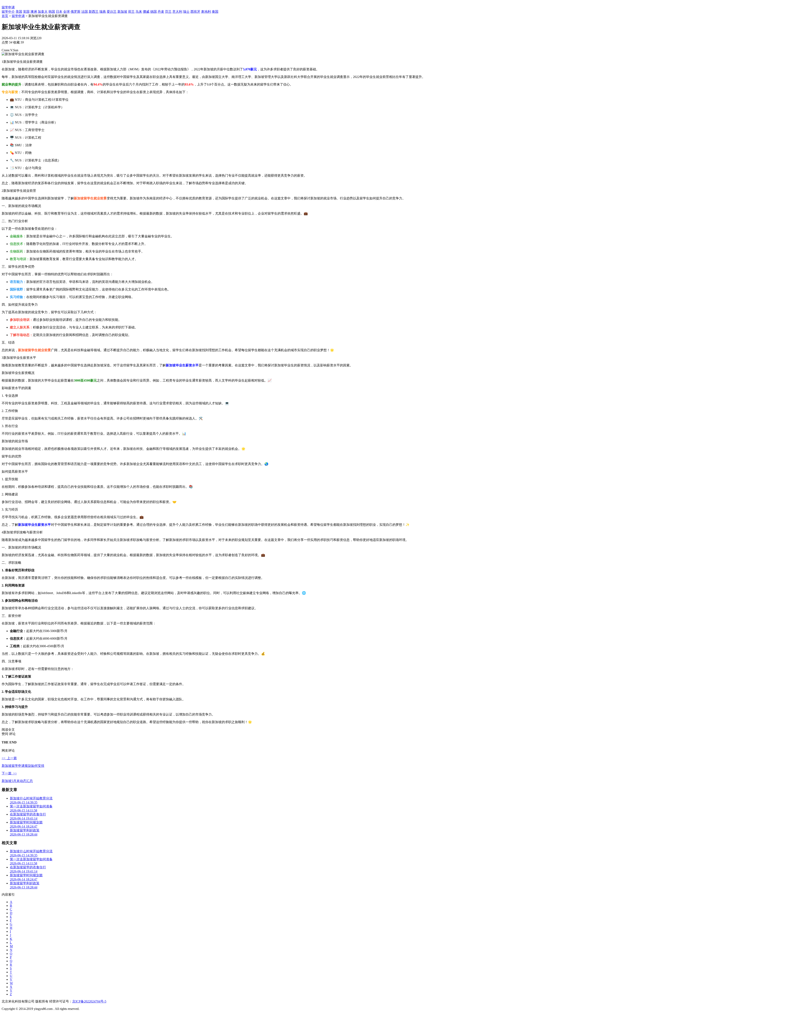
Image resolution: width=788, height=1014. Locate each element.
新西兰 (93, 11)
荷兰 (131, 11)
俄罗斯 (75, 11)
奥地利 (206, 11)
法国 (84, 11)
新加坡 (122, 11)
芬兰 (168, 11)
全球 (66, 11)
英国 (26, 11)
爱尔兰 (112, 11)
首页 (5, 16)
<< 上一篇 (9, 758)
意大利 (177, 11)
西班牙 (195, 11)
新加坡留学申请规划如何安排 (23, 765)
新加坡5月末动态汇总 (17, 781)
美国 (19, 11)
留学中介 (8, 11)
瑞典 (102, 11)
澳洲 (33, 11)
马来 (138, 11)
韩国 (51, 11)
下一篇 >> (9, 773)
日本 (59, 11)
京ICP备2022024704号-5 (89, 1001)
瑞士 (186, 11)
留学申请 (8, 7)
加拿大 (43, 11)
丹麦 (161, 11)
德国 (153, 11)
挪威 (146, 11)
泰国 (215, 11)
